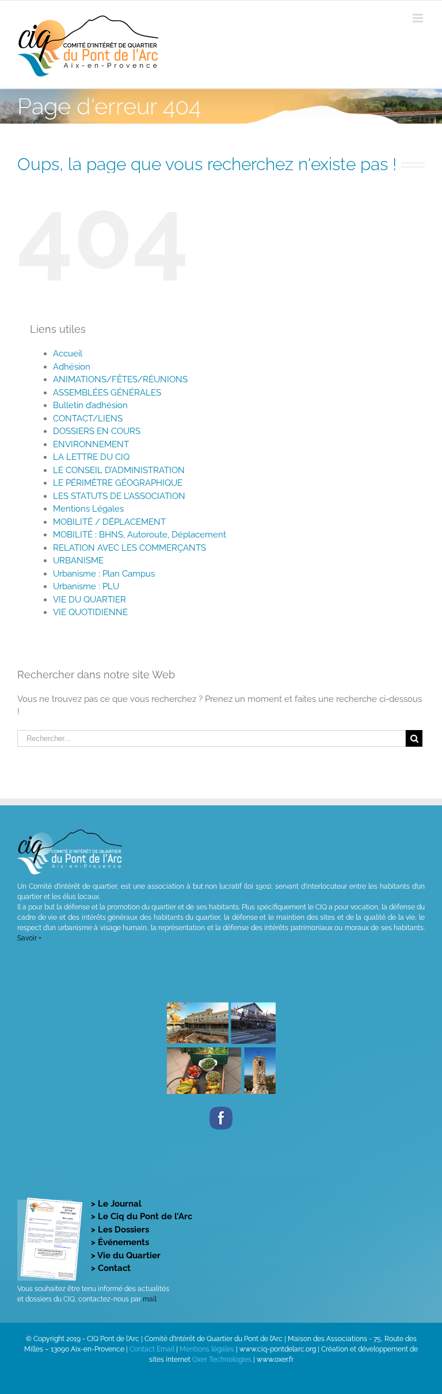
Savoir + (29, 938)
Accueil (67, 353)
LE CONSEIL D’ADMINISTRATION (119, 470)
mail (150, 1299)
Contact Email (151, 1349)
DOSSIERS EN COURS (96, 431)
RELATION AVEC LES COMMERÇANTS (129, 548)
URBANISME (78, 560)
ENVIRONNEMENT (91, 444)
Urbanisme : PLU (86, 586)
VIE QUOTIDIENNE (90, 612)
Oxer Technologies (222, 1359)
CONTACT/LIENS (88, 418)
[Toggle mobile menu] (419, 18)
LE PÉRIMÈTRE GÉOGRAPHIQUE (117, 483)
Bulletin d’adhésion (90, 405)
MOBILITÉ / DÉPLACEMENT (109, 522)
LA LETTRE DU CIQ (91, 457)
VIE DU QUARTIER (89, 599)
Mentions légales (207, 1349)
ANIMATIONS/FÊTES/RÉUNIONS (120, 379)
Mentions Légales (88, 509)
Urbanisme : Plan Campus (104, 574)
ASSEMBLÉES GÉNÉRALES (107, 392)
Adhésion (71, 367)
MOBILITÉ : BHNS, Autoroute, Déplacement (139, 534)
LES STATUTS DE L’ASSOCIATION (119, 496)
